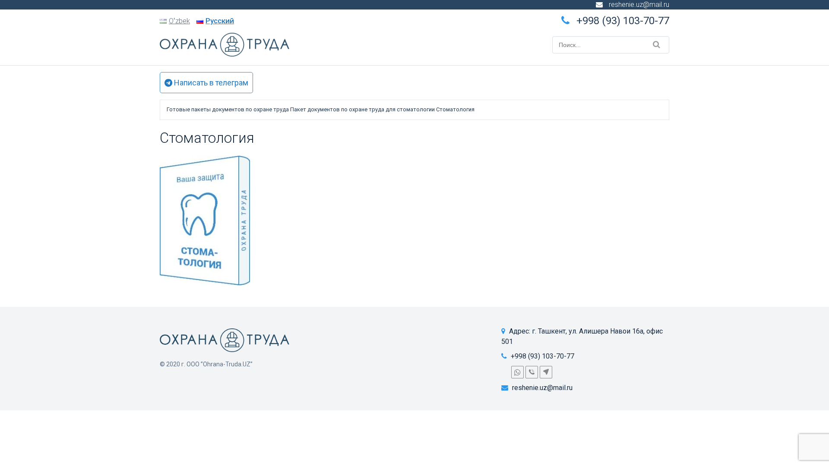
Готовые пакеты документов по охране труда (228, 109)
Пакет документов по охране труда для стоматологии (362, 109)
